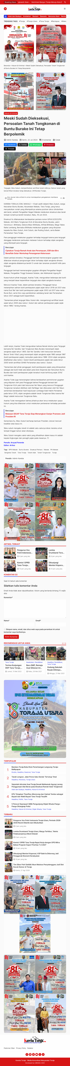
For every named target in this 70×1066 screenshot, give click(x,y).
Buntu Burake (24, 450)
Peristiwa (22, 779)
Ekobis (49, 662)
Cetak (57, 140)
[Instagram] (30, 1054)
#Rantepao (55, 21)
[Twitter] (39, 1054)
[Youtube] (36, 1054)
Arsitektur (27, 16)
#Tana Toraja (44, 21)
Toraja (54, 453)
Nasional (56, 662)
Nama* (6, 621)
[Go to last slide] (63, 643)
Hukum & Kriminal (11, 113)
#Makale (64, 21)
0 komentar (46, 140)
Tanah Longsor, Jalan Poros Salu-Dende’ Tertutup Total (34, 777)
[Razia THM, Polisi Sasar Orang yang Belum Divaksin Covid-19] (35, 653)
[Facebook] (27, 1054)
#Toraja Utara (32, 21)
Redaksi (30, 1048)
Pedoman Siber (9, 1048)
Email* (38, 621)
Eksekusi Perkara (36, 450)
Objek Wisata (37, 809)
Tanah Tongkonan (44, 453)
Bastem (35, 16)
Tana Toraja (22, 453)
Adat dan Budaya (14, 16)
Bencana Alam (53, 16)
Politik (21, 799)
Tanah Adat (32, 453)
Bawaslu (43, 16)
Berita (63, 16)
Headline (8, 664)
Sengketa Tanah (10, 453)
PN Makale (54, 450)
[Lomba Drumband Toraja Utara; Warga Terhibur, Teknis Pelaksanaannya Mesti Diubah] (41, 553)
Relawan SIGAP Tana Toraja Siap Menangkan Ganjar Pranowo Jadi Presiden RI (35, 415)
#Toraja (22, 21)
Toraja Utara (30, 779)
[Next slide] (65, 643)
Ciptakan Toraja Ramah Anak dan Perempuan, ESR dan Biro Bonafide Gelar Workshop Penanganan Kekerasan (32, 251)
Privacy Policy (21, 1048)
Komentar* (8, 597)
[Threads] (33, 1054)
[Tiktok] (43, 1054)
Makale (46, 450)
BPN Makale (13, 450)
